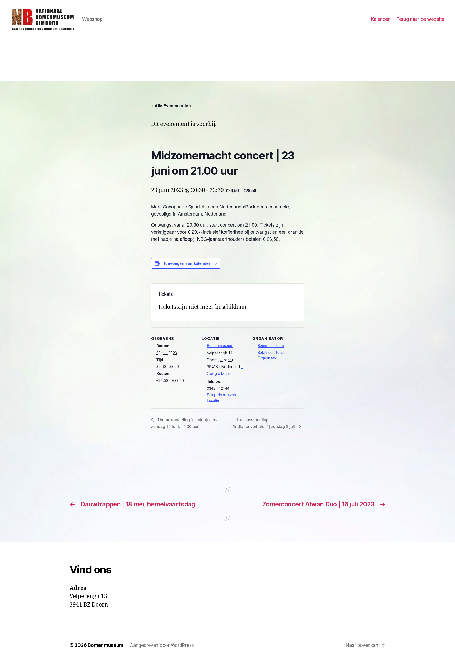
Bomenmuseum (220, 345)
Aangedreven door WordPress (162, 645)
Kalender (380, 19)
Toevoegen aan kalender (186, 263)
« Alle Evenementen (171, 105)
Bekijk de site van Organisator (272, 355)
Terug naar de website (420, 19)
